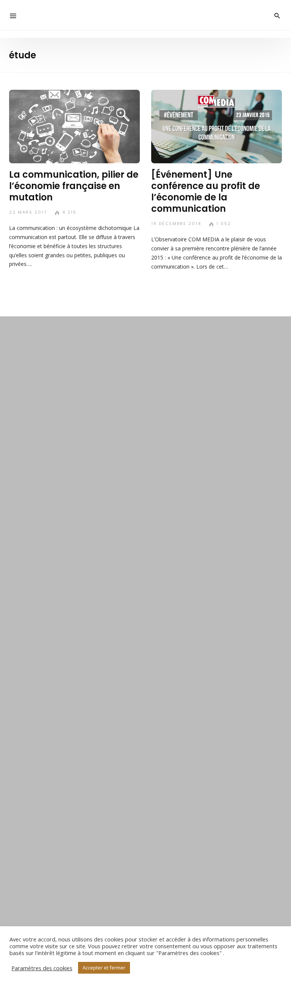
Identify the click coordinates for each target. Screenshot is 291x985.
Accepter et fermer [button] (104, 967)
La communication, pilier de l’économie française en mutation (73, 185)
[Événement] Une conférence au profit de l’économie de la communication (205, 191)
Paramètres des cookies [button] (41, 968)
